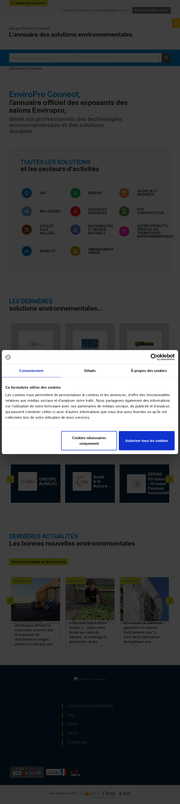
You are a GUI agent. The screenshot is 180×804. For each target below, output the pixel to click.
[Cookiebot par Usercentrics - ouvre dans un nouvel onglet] (154, 357)
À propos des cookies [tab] (149, 371)
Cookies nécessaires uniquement (89, 440)
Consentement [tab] (31, 371)
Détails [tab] (90, 371)
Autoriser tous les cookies (146, 440)
